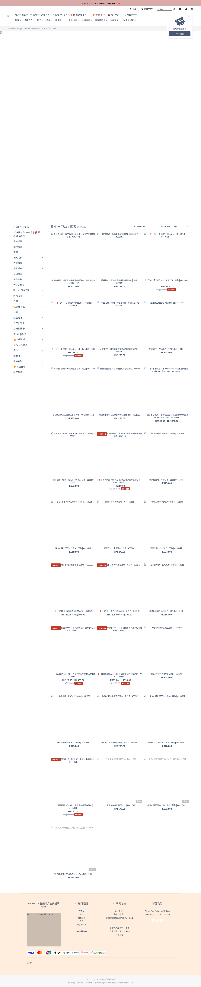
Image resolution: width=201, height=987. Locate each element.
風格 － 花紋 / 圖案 (49, 28)
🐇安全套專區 (130, 14)
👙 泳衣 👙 (97, 14)
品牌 (15, 350)
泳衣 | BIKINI (21, 28)
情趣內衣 (28, 20)
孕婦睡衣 (17, 273)
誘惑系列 (17, 361)
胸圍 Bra (81, 917)
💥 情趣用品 (19, 339)
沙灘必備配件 (20, 328)
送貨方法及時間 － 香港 (119, 928)
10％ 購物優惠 (81, 931)
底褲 (48, 20)
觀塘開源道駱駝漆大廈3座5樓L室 (119, 917)
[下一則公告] (177, 3)
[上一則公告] (24, 3)
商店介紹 (71, 982)
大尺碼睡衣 (18, 284)
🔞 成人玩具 (113, 14)
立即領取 (180, 33)
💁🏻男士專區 (19, 306)
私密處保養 (128, 20)
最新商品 (17, 246)
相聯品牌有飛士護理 (119, 982)
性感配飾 (114, 20)
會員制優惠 (20, 14)
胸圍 (17, 20)
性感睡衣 (17, 263)
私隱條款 (107, 982)
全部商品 (11, 28)
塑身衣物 (17, 279)
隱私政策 (89, 982)
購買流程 (80, 982)
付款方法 (119, 934)
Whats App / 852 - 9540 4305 (157, 910)
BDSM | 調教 (19, 334)
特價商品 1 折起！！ (40, 14)
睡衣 (39, 20)
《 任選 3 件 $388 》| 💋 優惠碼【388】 (71, 14)
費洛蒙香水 (100, 20)
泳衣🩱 (81, 910)
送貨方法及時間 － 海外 (119, 931)
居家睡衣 (59, 20)
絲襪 (15, 312)
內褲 (15, 301)
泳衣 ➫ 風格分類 (33, 28)
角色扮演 (73, 20)
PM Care (130, 982)
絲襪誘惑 (86, 20)
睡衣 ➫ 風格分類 (21, 290)
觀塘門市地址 (119, 914)
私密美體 (17, 372)
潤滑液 (16, 355)
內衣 (81, 921)
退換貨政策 (99, 982)
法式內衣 (17, 257)
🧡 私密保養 (19, 366)
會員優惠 (17, 241)
